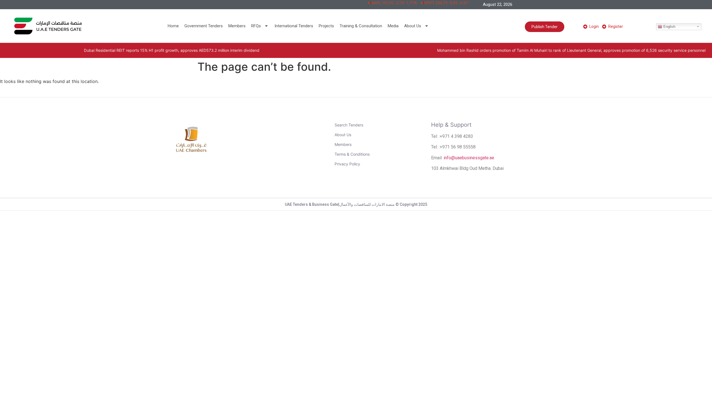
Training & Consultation (361, 25)
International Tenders (294, 25)
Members (237, 25)
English (668, 26)
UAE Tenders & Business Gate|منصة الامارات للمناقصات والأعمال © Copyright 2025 (356, 204)
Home (173, 25)
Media (393, 25)
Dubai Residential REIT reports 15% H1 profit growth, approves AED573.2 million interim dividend (135, 50)
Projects (326, 25)
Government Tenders (203, 25)
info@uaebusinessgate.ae (469, 157)
